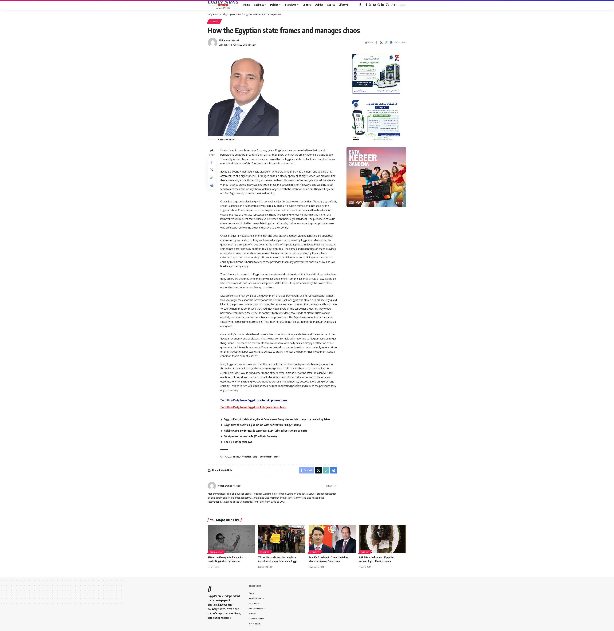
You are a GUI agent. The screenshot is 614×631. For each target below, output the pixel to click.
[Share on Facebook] (376, 42)
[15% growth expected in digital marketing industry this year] (231, 539)
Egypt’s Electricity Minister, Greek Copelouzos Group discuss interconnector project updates (277, 419)
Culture (365, 552)
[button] (360, 4)
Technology (216, 552)
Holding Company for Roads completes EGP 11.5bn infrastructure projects (265, 430)
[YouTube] (374, 5)
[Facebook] (366, 5)
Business (264, 552)
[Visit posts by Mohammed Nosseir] (212, 486)
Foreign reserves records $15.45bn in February (250, 436)
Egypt (256, 456)
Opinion (214, 21)
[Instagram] (379, 5)
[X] (370, 5)
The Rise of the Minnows (238, 441)
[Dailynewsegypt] (223, 3)
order (276, 456)
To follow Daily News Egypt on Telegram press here (253, 407)
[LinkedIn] (382, 5)
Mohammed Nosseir (229, 40)
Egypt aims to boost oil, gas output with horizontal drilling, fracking (262, 424)
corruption (245, 456)
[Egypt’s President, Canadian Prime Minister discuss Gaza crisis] (332, 539)
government (266, 456)
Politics (315, 552)
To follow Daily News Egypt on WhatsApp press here (253, 400)
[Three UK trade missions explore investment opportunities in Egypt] (281, 539)
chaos (236, 456)
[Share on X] (381, 42)
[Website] (335, 486)
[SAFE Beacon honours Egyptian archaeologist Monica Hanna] (382, 539)
